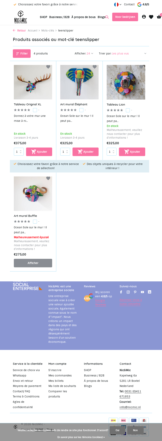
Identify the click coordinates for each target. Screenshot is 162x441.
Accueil (32, 30)
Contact (129, 4)
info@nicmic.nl (130, 407)
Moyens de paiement (27, 386)
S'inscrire (54, 370)
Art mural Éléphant (73, 104)
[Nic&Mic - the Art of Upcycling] (25, 17)
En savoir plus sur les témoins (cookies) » (81, 437)
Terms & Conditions (26, 396)
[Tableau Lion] (126, 82)
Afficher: (80, 53)
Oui (117, 430)
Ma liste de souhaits (62, 386)
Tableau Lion (116, 104)
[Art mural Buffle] (33, 193)
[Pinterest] (135, 292)
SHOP (43, 17)
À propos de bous (84, 17)
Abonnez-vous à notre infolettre (131, 302)
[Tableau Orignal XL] (33, 82)
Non (135, 430)
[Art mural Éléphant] (79, 82)
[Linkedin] (149, 292)
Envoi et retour (23, 381)
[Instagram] (128, 292)
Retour (21, 30)
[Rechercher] (107, 17)
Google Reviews (100, 302)
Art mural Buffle (25, 216)
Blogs (101, 17)
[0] (158, 16)
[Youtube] (142, 292)
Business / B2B (59, 17)
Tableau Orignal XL (27, 104)
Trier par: (105, 53)
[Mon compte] (144, 17)
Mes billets (56, 381)
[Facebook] (121, 292)
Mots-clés (47, 30)
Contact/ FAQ (21, 391)
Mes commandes (60, 375)
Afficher (33, 263)
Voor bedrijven (125, 17)
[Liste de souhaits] (151, 17)
